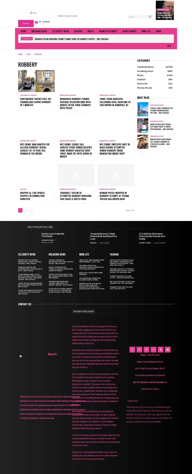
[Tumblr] (161, 349)
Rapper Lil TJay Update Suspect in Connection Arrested (32, 196)
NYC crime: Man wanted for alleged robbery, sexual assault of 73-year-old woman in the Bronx (35, 149)
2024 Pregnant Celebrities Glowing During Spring (90, 279)
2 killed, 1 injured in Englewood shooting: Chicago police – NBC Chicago (61, 261)
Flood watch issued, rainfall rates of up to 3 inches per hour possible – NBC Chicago (60, 290)
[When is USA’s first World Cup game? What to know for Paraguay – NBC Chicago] (142, 125)
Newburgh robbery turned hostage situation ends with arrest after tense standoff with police (75, 103)
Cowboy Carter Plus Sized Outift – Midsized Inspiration (122, 277)
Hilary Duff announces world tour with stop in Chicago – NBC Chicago (30, 292)
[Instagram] (139, 349)
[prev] (165, 38)
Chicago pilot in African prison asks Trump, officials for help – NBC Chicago (29, 261)
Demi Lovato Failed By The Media (53, 235)
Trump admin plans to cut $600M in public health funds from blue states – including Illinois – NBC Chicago (30, 277)
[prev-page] (139, 153)
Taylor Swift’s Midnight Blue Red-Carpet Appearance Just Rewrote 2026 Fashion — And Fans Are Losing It (121, 262)
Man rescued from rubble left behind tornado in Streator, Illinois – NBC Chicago (160, 143)
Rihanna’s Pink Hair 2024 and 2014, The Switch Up (121, 288)
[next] (169, 38)
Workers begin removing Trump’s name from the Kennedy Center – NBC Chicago (71, 39)
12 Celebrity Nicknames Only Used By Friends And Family (152, 236)
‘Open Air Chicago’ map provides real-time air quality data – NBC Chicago (30, 269)
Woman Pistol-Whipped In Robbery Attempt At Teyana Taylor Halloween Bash (114, 196)
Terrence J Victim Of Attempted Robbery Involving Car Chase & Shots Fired (76, 196)
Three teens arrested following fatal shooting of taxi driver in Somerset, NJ (115, 102)
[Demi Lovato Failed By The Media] (32, 238)
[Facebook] (132, 349)
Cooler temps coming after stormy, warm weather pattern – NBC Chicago (161, 110)
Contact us (24, 304)
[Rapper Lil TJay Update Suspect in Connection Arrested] (36, 175)
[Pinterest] (146, 349)
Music (23, 189)
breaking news (163, 9)
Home (20, 54)
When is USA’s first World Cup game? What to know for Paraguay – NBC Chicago (161, 126)
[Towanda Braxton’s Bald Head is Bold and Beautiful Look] (81, 238)
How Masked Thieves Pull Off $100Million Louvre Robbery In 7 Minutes (35, 102)
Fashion (93, 243)
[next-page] (31, 210)
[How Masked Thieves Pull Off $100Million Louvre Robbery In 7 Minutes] (36, 81)
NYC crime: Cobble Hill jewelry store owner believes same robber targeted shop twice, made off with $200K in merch (76, 150)
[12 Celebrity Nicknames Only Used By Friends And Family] (130, 238)
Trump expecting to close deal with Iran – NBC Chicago (164, 15)
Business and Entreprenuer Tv (154, 382)
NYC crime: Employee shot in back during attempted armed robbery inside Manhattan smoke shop (115, 149)
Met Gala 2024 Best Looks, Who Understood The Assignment (122, 282)
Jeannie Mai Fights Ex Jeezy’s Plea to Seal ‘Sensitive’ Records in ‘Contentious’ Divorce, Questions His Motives (91, 286)
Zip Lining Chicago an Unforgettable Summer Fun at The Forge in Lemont (91, 267)
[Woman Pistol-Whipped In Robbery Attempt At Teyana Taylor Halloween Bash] (116, 175)
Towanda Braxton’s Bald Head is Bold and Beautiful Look (103, 236)
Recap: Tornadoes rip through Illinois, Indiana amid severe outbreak (61, 269)
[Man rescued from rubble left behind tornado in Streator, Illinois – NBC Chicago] (142, 142)
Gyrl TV (136, 382)
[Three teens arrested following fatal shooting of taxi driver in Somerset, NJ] (116, 81)
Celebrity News (28, 95)
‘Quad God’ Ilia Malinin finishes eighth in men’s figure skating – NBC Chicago (30, 285)
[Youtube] (168, 349)
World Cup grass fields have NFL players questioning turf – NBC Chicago (61, 276)
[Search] (150, 17)
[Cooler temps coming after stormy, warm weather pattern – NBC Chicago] (142, 109)
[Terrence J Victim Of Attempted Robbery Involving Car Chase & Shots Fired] (76, 175)
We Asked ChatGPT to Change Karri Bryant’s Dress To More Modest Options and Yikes (122, 270)
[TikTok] (153, 349)
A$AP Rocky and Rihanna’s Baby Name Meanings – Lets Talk (91, 261)
